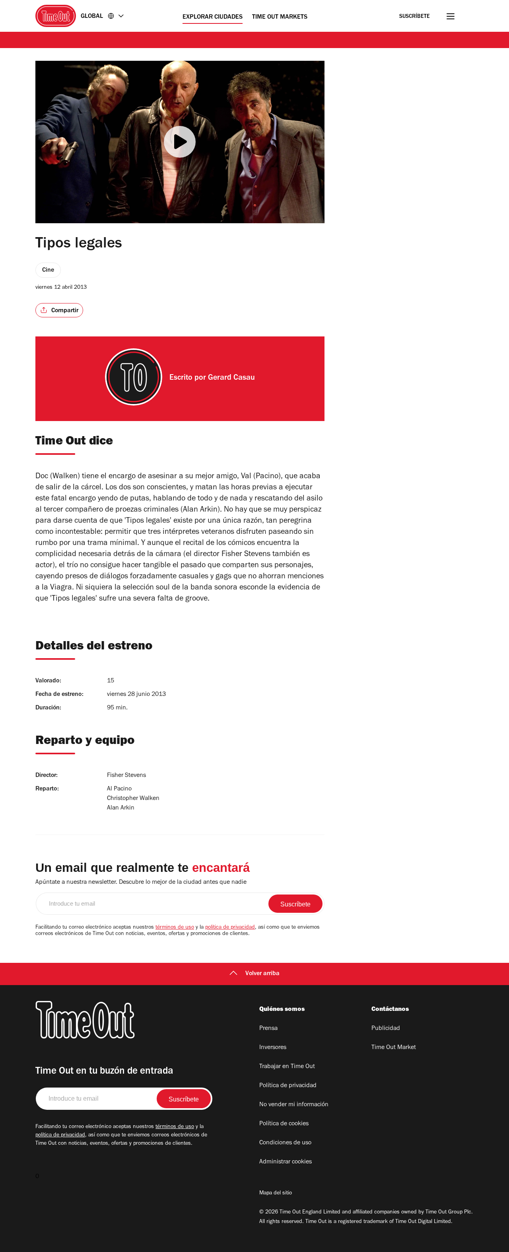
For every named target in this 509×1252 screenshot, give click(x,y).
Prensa (268, 1029)
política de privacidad (230, 928)
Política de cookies (284, 1124)
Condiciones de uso (285, 1143)
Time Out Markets (279, 17)
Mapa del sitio (275, 1193)
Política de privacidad (288, 1086)
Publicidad (385, 1029)
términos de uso (174, 928)
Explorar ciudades (213, 17)
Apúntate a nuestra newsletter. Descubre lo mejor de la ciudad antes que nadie (141, 882)
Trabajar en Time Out (287, 1067)
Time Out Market (393, 1048)
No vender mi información (293, 1105)
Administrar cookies (285, 1162)
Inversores (272, 1048)
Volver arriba (262, 974)
